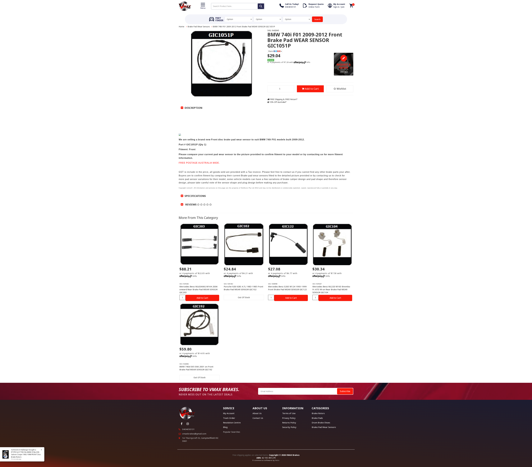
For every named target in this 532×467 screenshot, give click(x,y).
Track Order (229, 418)
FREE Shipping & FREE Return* (283, 99)
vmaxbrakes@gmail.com (194, 433)
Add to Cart (311, 88)
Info (308, 62)
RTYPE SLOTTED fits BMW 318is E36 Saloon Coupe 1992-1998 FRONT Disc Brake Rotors (26, 454)
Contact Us (258, 418)
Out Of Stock (244, 297)
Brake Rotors (318, 413)
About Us (257, 413)
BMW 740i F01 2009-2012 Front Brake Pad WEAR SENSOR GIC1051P (244, 26)
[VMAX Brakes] (185, 6)
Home (181, 26)
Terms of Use (289, 413)
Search (317, 19)
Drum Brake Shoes (321, 422)
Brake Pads (317, 418)
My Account (228, 413)
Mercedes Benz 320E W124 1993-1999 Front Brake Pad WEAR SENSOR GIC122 (287, 288)
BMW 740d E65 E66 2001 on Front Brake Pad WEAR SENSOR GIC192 (196, 368)
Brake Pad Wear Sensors (199, 26)
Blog (225, 427)
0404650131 (188, 429)
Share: (271, 51)
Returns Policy (289, 422)
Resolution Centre (232, 422)
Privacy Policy (289, 418)
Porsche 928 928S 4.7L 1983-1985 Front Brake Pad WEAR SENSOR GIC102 (243, 288)
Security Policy (289, 427)
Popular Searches (231, 431)
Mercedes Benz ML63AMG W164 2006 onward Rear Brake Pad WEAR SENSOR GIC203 (198, 289)
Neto (277, 460)
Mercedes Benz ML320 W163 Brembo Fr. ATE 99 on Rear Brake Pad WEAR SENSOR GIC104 (331, 289)
